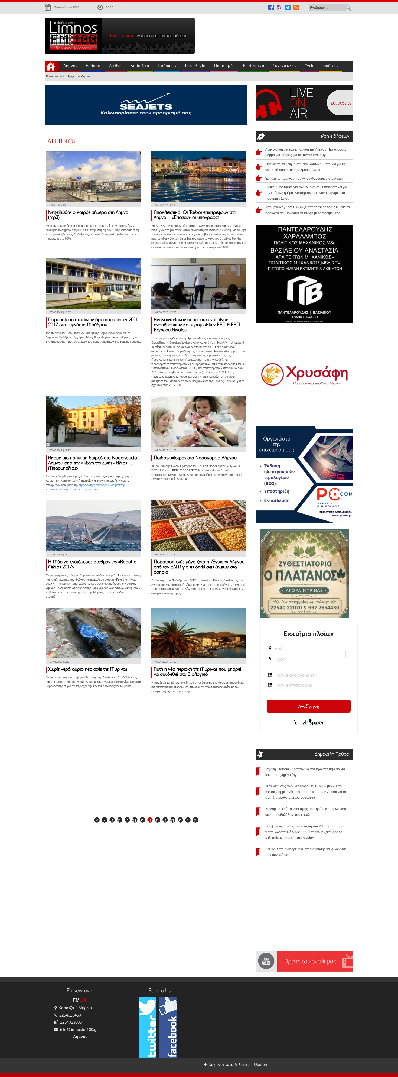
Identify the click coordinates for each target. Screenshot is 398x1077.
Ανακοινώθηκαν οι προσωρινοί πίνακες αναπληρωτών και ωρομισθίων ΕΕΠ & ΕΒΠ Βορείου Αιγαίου (197, 325)
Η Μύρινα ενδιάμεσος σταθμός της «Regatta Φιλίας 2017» (92, 565)
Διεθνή (115, 66)
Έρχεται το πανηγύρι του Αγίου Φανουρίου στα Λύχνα (304, 178)
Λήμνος (70, 66)
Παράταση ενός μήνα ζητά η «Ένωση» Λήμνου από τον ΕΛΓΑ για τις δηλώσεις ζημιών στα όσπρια (199, 567)
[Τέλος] (195, 820)
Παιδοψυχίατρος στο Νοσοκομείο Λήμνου (195, 458)
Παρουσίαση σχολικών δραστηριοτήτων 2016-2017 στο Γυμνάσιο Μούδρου (93, 323)
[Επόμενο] (188, 820)
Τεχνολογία (195, 66)
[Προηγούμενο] (104, 820)
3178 (172, 820)
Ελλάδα (93, 66)
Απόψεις (330, 66)
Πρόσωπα (167, 66)
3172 (127, 820)
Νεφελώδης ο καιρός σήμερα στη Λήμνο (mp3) (88, 215)
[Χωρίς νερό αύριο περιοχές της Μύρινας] (93, 632)
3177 (165, 820)
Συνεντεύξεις (284, 66)
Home (52, 66)
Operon (260, 1064)
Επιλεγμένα (253, 66)
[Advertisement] (277, 34)
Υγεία (310, 66)
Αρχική (71, 76)
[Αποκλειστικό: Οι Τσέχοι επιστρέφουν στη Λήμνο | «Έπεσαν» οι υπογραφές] (199, 175)
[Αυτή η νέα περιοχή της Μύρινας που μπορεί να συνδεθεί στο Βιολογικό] (199, 632)
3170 (112, 820)
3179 (180, 820)
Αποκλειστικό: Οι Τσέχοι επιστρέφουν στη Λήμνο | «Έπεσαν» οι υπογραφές (195, 215)
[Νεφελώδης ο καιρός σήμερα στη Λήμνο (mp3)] (93, 175)
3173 (135, 820)
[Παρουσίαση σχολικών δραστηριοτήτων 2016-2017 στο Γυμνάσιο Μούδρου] (93, 283)
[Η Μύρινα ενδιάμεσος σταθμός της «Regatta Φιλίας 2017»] (93, 525)
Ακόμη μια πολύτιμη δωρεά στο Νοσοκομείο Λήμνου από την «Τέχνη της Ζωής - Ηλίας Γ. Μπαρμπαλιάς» (92, 463)
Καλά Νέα (140, 66)
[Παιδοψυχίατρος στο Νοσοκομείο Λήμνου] (199, 421)
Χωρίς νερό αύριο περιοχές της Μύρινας (87, 669)
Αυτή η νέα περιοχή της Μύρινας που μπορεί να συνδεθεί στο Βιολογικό (197, 672)
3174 (142, 820)
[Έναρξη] (97, 820)
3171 (119, 820)
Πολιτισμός (224, 66)
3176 (157, 820)
